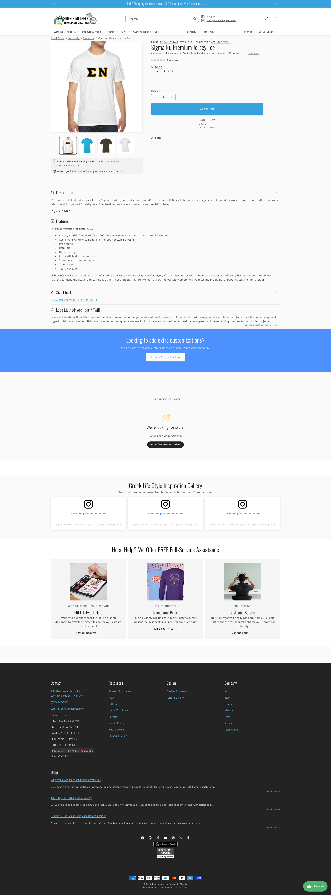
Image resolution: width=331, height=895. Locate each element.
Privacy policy (165, 887)
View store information (68, 165)
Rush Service (116, 729)
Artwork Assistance (120, 691)
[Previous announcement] (54, 4)
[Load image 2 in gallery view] (87, 145)
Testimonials (231, 729)
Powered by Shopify (178, 884)
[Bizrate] (326, 893)
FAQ (111, 697)
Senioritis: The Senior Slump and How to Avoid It (78, 816)
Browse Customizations (165, 357)
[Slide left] (54, 145)
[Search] (195, 19)
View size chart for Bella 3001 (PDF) (74, 299)
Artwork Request (86, 632)
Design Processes (177, 691)
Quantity (155, 91)
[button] (65, 31)
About (228, 691)
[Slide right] (139, 145)
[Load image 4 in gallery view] (125, 145)
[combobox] (162, 18)
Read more (253, 53)
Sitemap (229, 723)
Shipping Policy (118, 736)
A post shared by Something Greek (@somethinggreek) (88, 524)
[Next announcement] (276, 4)
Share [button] (158, 137)
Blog (227, 697)
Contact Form (240, 632)
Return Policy (116, 723)
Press (227, 716)
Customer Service (243, 612)
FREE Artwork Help (88, 612)
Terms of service (183, 887)
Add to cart (207, 109)
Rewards (114, 716)
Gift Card (114, 704)
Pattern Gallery (175, 697)
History (228, 710)
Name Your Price (165, 612)
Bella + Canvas (169, 42)
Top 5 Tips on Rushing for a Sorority (71, 798)
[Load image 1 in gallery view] (68, 145)
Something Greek (160, 884)
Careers (228, 704)
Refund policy (149, 887)
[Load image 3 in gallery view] (106, 145)
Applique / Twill (221, 42)
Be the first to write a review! (165, 444)
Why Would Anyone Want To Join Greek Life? (76, 780)
